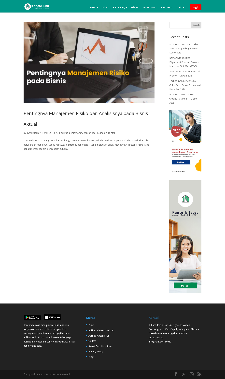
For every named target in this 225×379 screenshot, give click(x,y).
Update (92, 340)
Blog (90, 356)
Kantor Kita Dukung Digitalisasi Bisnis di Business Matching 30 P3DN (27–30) (184, 62)
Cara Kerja (120, 7)
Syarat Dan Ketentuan (100, 346)
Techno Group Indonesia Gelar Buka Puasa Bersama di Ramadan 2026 (185, 85)
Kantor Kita (90, 132)
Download (149, 7)
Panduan (166, 7)
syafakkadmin (34, 132)
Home (94, 7)
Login (195, 7)
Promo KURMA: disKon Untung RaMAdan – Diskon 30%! (183, 98)
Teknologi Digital (106, 132)
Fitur (105, 7)
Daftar (181, 7)
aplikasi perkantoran (71, 132)
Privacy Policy (95, 351)
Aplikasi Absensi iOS (99, 335)
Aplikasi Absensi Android (101, 330)
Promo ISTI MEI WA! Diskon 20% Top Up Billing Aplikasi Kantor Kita (184, 48)
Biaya (135, 7)
